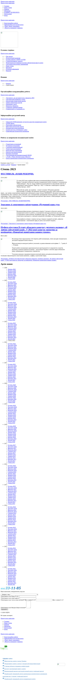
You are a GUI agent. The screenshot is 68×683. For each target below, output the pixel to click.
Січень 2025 (11, 299)
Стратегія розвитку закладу (14, 61)
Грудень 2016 (12, 465)
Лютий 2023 (11, 339)
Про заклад (9, 56)
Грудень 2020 (12, 385)
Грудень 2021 (12, 364)
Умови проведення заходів (14, 102)
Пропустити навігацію (7, 1)
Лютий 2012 (11, 564)
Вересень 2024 (12, 307)
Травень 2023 (12, 334)
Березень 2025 (12, 296)
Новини (6, 9)
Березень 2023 (12, 337)
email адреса (10, 598)
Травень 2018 (12, 435)
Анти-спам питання (18, 600)
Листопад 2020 (12, 386)
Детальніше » (15, 201)
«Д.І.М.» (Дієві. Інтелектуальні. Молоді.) (18, 157)
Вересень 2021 (12, 369)
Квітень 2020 (12, 397)
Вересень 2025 (12, 286)
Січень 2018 (11, 442)
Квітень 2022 (12, 356)
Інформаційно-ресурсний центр (13, 24)
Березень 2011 (12, 583)
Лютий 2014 (11, 522)
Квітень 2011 (12, 581)
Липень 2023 (12, 331)
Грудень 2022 (12, 343)
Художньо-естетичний (13, 145)
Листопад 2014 (12, 508)
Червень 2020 (12, 394)
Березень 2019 (12, 419)
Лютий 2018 (11, 440)
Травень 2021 (12, 375)
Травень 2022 (12, 355)
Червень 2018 (12, 434)
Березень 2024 (12, 317)
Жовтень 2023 (12, 326)
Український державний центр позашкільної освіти (20, 679)
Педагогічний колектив (13, 58)
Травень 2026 (12, 272)
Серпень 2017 (12, 451)
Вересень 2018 (12, 431)
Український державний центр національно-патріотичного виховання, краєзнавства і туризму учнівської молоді (25, 675)
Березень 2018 (12, 438)
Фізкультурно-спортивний (14, 150)
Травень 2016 (12, 477)
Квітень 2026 (12, 274)
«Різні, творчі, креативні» (12, 26)
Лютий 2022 (11, 359)
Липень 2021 (12, 372)
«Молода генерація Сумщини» (13, 28)
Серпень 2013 (12, 534)
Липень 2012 (12, 556)
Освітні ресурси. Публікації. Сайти (16, 130)
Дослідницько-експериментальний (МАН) (19, 155)
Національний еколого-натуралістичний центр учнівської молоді (24, 671)
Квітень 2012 (12, 560)
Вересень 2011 (12, 573)
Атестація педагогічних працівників (17, 64)
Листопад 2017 (12, 446)
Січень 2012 (11, 565)
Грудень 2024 (12, 302)
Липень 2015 (12, 494)
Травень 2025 (12, 293)
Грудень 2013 (12, 527)
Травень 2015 (12, 497)
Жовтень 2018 (12, 429)
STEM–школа (10, 123)
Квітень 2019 (12, 418)
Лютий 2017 (11, 461)
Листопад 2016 (12, 467)
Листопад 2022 (12, 345)
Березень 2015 (12, 500)
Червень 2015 (12, 496)
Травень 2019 (12, 416)
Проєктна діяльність (12, 106)
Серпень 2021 (12, 370)
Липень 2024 (12, 310)
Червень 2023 (12, 332)
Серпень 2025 (12, 288)
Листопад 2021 (12, 366)
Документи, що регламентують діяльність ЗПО (20, 98)
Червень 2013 (12, 537)
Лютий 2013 (11, 543)
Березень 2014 (12, 521)
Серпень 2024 (12, 309)
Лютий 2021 (11, 380)
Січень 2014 (11, 524)
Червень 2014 (12, 516)
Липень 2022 (12, 351)
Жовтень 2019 (12, 408)
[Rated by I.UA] (61, 665)
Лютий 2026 (11, 277)
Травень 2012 (12, 559)
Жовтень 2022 (12, 347)
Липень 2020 (12, 393)
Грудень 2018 (12, 426)
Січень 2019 (11, 423)
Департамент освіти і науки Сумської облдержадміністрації (22, 663)
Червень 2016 (12, 475)
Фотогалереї (8, 14)
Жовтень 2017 (12, 448)
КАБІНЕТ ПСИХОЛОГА (11, 12)
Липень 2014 (12, 515)
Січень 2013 (11, 545)
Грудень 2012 (12, 548)
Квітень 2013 (12, 540)
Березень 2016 (12, 480)
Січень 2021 (11, 381)
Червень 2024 (12, 312)
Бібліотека (7, 11)
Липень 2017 (12, 453)
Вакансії (8, 70)
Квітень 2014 (12, 519)
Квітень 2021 (12, 377)
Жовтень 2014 (12, 510)
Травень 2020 (12, 396)
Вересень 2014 (12, 511)
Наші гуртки (8, 7)
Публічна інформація (12, 69)
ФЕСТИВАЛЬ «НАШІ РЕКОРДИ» (17, 174)
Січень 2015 (11, 503)
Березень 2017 (12, 459)
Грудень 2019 (12, 405)
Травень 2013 (12, 538)
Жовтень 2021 (12, 367)
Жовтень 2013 (12, 530)
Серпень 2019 (12, 412)
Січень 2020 (11, 402)
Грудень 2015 (12, 486)
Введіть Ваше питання (13, 607)
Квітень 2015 (12, 499)
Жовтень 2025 (12, 285)
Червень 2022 (12, 353)
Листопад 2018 (12, 427)
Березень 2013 (12, 541)
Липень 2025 (12, 290)
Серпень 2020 (12, 391)
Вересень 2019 (12, 410)
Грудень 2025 (12, 282)
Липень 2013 (12, 535)
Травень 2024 (12, 313)
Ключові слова (5, 163)
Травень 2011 (12, 579)
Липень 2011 (11, 576)
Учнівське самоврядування (14, 107)
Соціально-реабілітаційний (14, 147)
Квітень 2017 (12, 458)
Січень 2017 (11, 462)
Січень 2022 (11, 361)
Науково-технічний (12, 153)
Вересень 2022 (12, 348)
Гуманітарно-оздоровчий (13, 144)
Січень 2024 (11, 320)
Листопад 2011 (12, 570)
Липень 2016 (12, 473)
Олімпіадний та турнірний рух (15, 109)
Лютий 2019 (11, 421)
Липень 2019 (12, 413)
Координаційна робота (11, 23)
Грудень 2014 (12, 507)
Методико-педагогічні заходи (15, 126)
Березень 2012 (12, 562)
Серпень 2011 (12, 575)
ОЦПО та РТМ (5, 165)
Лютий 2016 (11, 481)
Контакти (9, 67)
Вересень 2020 (12, 389)
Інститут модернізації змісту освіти (15, 669)
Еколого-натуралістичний (14, 152)
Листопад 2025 (12, 283)
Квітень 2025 (12, 294)
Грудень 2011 (12, 568)
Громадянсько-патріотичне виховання (17, 131)
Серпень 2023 (12, 329)
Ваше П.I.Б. (10, 596)
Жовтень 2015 (12, 489)
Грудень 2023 (12, 323)
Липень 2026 (12, 269)
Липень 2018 (12, 432)
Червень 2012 (12, 557)
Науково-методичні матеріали (15, 128)
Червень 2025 (12, 291)
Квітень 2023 (12, 336)
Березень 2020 (12, 399)
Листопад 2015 (12, 488)
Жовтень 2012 (12, 551)
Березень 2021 (12, 378)
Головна (6, 6)
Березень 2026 (12, 275)
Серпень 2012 (12, 554)
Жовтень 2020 (12, 388)
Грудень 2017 (12, 445)
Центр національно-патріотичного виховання (20, 158)
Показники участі (11, 104)
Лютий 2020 (11, 400)
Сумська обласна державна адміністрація (16, 666)
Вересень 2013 (12, 532)
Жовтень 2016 (12, 469)
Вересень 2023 (12, 328)
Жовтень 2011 (12, 572)
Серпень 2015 (12, 492)
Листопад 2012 (12, 549)
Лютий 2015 (11, 502)
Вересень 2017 (12, 450)
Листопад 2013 (12, 529)
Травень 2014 (12, 518)
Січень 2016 (11, 483)
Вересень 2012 (12, 553)
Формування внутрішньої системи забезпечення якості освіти (24, 63)
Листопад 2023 (12, 324)
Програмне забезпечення (13, 125)
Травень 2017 (12, 456)
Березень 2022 (12, 358)
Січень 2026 (11, 279)
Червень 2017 (12, 454)
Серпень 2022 (12, 350)
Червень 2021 (12, 374)
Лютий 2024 (11, 318)
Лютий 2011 (11, 584)
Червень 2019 (12, 415)
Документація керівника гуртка (15, 99)
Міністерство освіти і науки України (15, 661)
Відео (6, 15)
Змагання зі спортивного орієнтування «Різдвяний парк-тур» (30, 204)
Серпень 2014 (12, 513)
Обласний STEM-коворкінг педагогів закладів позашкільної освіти (26, 122)
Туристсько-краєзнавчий (13, 149)
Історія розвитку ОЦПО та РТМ (15, 59)
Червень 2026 (12, 271)
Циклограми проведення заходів (16, 101)
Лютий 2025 (11, 298)
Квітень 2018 (12, 437)
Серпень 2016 (12, 472)
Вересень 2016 (12, 470)
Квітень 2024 (12, 315)
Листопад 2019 (12, 407)
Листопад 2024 (12, 304)
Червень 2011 (12, 578)
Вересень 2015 (12, 491)
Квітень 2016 (12, 478)
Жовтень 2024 (12, 305)
